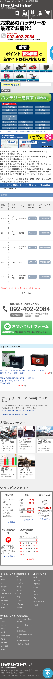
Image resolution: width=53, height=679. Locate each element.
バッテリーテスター (24, 644)
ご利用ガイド (32, 17)
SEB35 (42, 110)
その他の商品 (22, 616)
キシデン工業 (5, 636)
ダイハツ (20, 604)
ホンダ (3, 580)
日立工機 (4, 643)
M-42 (25, 125)
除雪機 (42, 125)
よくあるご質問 (18, 672)
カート (47, 16)
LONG (42, 122)
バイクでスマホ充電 (9, 117)
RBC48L (26, 110)
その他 (3, 608)
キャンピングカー (25, 128)
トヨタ (19, 580)
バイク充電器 (9, 107)
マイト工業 (4, 646)
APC (35, 577)
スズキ (3, 590)
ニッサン (34, 131)
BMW (2, 597)
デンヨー (4, 639)
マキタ (3, 632)
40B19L (42, 107)
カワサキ (4, 587)
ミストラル (41, 131)
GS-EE (36, 588)
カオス (42, 113)
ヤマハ (3, 583)
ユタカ (36, 594)
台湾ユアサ (9, 125)
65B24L (9, 110)
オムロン (37, 581)
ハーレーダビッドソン (8, 594)
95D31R (32, 218)
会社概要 (4, 670)
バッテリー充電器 (23, 641)
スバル (19, 590)
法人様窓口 (25, 17)
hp (34, 591)
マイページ (40, 17)
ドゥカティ (4, 601)
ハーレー (9, 113)
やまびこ (4, 625)
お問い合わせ (6, 672)
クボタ (3, 622)
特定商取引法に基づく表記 (19, 670)
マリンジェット (9, 128)
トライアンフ (5, 604)
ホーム (17, 16)
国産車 (28, 131)
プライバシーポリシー (38, 670)
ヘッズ (3, 629)
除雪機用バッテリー (24, 631)
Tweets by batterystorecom (14, 414)
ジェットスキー (9, 122)
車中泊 (42, 128)
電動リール (26, 122)
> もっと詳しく (9, 522)
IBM (35, 598)
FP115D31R (45, 218)
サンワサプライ (39, 601)
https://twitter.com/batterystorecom (18, 410)
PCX (26, 113)
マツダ (19, 594)
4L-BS (26, 107)
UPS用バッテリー (40, 574)
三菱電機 (37, 584)
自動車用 (23, 131)
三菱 (18, 597)
